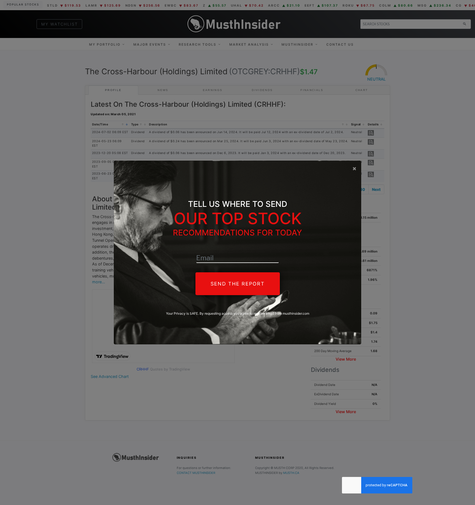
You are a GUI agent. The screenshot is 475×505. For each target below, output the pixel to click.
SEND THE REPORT (238, 284)
